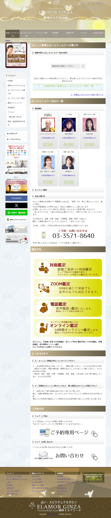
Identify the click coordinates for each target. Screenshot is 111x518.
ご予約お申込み (98, 34)
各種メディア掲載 (38, 485)
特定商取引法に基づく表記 (66, 482)
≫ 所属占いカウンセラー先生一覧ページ (86, 95)
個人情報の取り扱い (64, 479)
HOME (10, 81)
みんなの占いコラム (38, 491)
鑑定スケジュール (15, 103)
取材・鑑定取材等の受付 (16, 123)
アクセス (83, 34)
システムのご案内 (41, 34)
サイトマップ (61, 491)
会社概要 (60, 476)
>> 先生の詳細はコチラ (48, 137)
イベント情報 (36, 479)
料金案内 (55, 34)
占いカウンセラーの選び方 (16, 91)
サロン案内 (35, 476)
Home (7, 41)
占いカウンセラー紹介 (26, 35)
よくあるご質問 (37, 482)
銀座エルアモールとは (12, 35)
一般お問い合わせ (15, 117)
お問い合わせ (61, 488)
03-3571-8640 (93, 3)
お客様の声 (69, 34)
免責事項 (60, 485)
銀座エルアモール (52, 514)
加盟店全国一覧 (12, 494)
